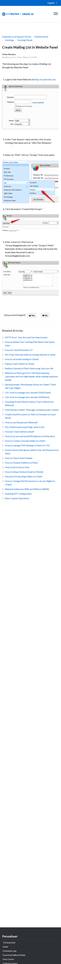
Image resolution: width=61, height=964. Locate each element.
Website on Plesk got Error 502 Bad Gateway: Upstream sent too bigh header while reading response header (31, 376)
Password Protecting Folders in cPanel (23, 476)
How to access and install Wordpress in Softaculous (30, 436)
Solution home (41, 36)
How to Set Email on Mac (17, 467)
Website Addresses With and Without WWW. (27, 489)
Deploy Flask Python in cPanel (19, 363)
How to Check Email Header (19, 458)
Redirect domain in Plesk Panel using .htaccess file (29, 368)
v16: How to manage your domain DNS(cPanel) (28, 392)
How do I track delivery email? (19, 431)
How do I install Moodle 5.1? (19, 350)
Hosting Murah (24, 40)
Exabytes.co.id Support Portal (16, 36)
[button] (55, 13)
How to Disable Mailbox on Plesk (21, 462)
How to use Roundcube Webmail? (21, 422)
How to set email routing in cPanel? (22, 359)
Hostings (9, 40)
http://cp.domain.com (45, 79)
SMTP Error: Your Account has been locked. (26, 337)
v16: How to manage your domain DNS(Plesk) (27, 397)
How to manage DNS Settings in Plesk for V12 (27, 445)
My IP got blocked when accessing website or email (30, 354)
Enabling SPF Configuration (18, 493)
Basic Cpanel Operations (17, 498)
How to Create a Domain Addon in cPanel (25, 440)
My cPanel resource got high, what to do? (25, 427)
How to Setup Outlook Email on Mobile (24, 471)
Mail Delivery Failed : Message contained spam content (32, 409)
